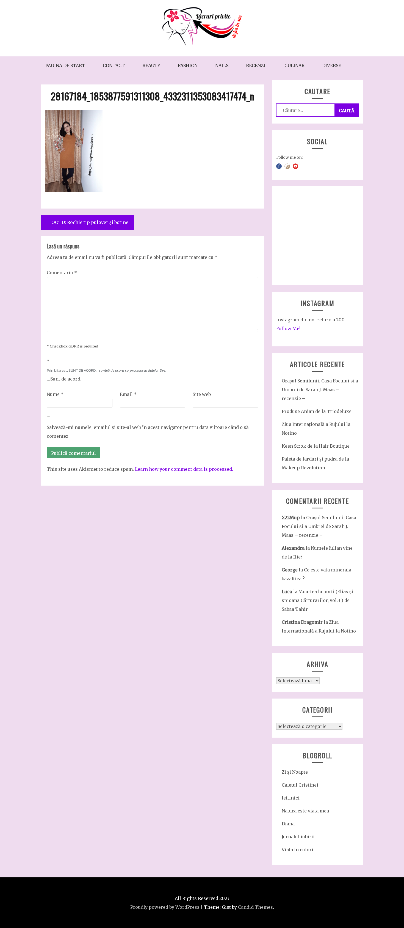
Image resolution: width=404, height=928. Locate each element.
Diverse (331, 65)
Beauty (151, 65)
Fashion (188, 65)
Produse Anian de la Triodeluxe (317, 411)
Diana (288, 823)
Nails (221, 65)
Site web (202, 394)
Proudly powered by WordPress (165, 907)
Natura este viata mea (305, 811)
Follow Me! (288, 328)
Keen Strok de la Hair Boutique (316, 446)
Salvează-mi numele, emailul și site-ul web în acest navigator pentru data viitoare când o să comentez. (148, 432)
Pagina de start (65, 65)
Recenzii (256, 65)
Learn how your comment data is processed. (184, 469)
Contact (114, 65)
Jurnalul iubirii (298, 836)
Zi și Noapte (295, 772)
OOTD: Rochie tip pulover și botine (89, 222)
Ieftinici (291, 798)
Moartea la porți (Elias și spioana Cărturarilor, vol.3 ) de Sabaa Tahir (317, 600)
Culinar (294, 65)
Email (128, 394)
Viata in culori (297, 849)
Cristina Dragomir (302, 622)
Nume (55, 394)
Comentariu (62, 272)
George (290, 570)
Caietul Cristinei (300, 785)
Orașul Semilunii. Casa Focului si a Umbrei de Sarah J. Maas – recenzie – (320, 389)
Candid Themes (255, 907)
